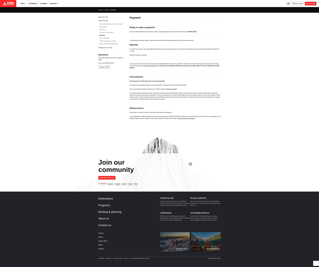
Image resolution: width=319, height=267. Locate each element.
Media (100, 245)
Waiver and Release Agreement (108, 44)
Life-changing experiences (199, 213)
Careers (101, 233)
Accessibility (101, 258)
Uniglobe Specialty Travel (151, 65)
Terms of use (127, 258)
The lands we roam (167, 198)
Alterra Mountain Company (215, 258)
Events (100, 237)
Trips (22, 3)
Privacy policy (108, 258)
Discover (53, 3)
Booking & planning (110, 211)
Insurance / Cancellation (106, 32)
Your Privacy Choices (117, 258)
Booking (107, 10)
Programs (104, 205)
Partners (101, 249)
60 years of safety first (198, 198)
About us (104, 218)
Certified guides (165, 213)
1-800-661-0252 (109, 63)
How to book (103, 27)
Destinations (106, 198)
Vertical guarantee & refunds (107, 41)
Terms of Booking (104, 38)
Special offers (102, 241)
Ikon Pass (102, 29)
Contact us (105, 225)
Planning (43, 3)
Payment (102, 35)
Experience (33, 3)
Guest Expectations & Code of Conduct (110, 24)
